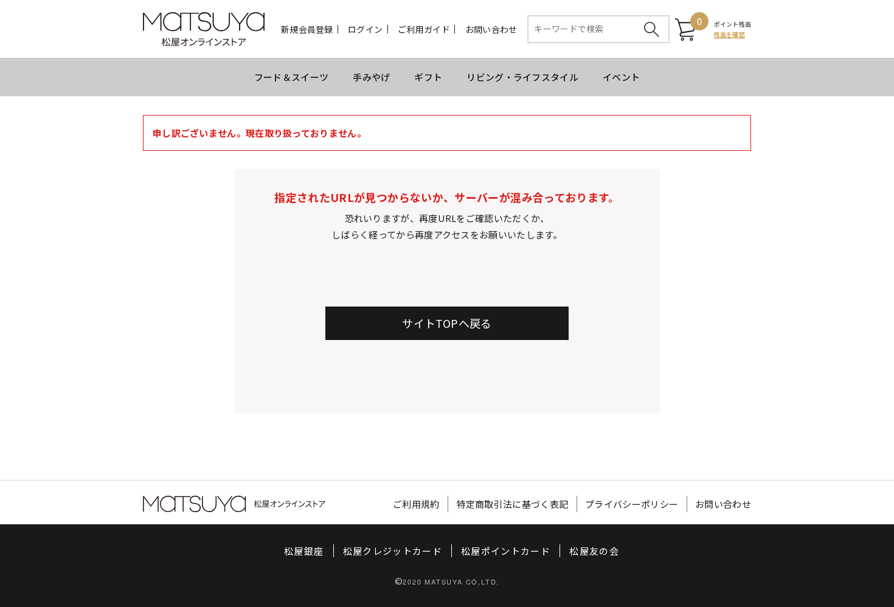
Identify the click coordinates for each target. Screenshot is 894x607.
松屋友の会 (594, 550)
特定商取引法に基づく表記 (513, 504)
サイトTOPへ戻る (446, 323)
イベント (621, 77)
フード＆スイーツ (291, 77)
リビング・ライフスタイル (522, 77)
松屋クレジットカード (393, 550)
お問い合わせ (491, 29)
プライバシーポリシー (631, 504)
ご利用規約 (416, 504)
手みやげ (371, 77)
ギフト (428, 77)
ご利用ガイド (424, 29)
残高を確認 (729, 34)
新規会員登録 (307, 29)
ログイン (365, 29)
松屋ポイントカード (505, 550)
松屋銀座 (304, 550)
